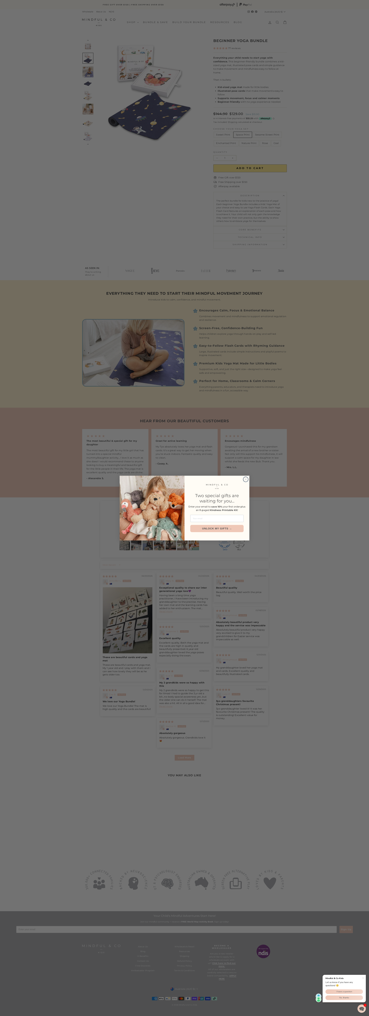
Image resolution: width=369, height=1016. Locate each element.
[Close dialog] (245, 479)
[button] (361, 1008)
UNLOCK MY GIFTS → (217, 528)
